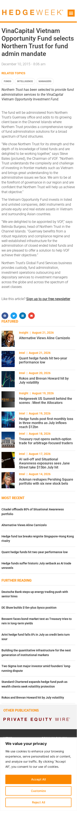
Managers (45, 81)
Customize (38, 791)
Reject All (38, 802)
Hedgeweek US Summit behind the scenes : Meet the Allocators (45, 401)
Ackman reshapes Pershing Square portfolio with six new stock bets (46, 481)
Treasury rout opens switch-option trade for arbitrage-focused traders (46, 441)
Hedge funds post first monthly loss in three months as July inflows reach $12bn (46, 423)
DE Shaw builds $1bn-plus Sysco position (29, 607)
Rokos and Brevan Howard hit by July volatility (32, 697)
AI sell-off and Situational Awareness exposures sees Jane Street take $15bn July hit (44, 463)
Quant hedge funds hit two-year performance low (43, 360)
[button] (71, 13)
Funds (7, 81)
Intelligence (25, 81)
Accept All (38, 779)
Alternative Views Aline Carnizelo (44, 338)
